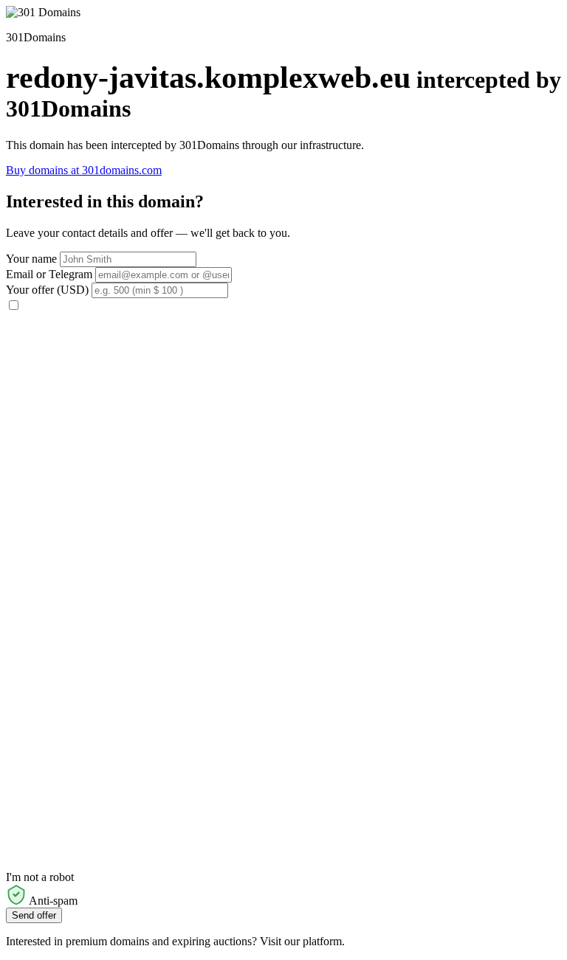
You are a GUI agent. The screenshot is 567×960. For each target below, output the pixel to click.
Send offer (34, 915)
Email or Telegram (49, 274)
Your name (31, 258)
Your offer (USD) (47, 289)
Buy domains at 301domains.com (84, 170)
